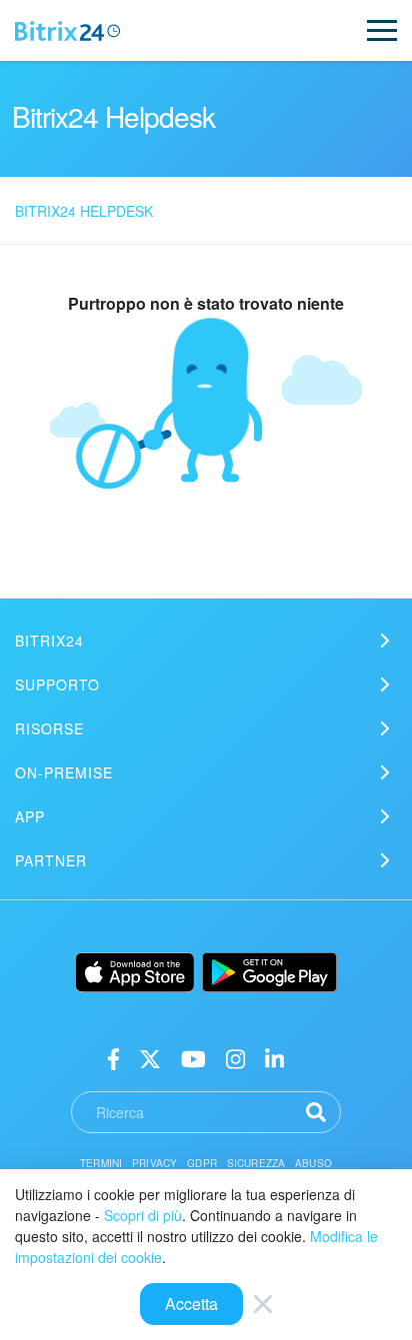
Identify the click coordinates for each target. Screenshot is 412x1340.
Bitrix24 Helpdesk (84, 211)
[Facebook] (113, 1057)
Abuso (313, 1163)
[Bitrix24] (67, 31)
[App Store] (135, 972)
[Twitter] (150, 1057)
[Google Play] (269, 972)
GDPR (202, 1163)
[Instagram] (235, 1057)
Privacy (154, 1163)
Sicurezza (256, 1163)
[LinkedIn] (274, 1057)
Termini (101, 1163)
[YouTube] (193, 1057)
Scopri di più (143, 1215)
